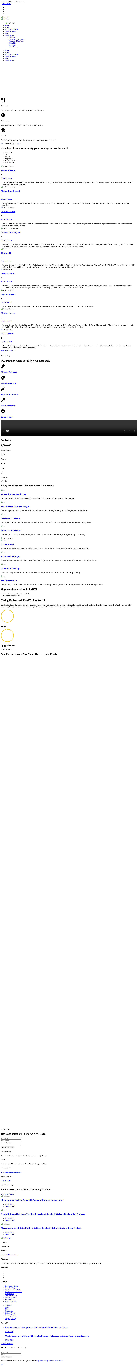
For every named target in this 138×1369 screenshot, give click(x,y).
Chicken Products (9, 372)
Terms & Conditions (12, 1317)
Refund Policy (10, 1313)
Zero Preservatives (9, 580)
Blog (7, 33)
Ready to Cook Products (13, 1292)
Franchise (12, 43)
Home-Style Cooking (10, 568)
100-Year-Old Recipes (10, 556)
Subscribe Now (6, 1357)
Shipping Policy (10, 1319)
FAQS (7, 1309)
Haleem (9, 178)
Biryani (3, 178)
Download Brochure (16, 41)
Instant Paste (6, 417)
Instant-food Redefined (11, 530)
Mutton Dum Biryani (10, 191)
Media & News (10, 31)
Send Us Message (7, 1147)
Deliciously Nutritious (10, 518)
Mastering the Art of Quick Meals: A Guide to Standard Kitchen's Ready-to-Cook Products (41, 1228)
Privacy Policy (10, 1315)
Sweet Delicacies (8, 406)
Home (7, 25)
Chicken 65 (6, 253)
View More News (7, 1344)
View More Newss (7, 1194)
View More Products (8, 350)
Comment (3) (9, 1234)
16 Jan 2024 (9, 1204)
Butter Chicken (7, 274)
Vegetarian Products (10, 394)
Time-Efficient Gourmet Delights (15, 506)
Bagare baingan (8, 294)
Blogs (7, 1307)
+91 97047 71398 (6, 1180)
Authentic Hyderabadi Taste (13, 494)
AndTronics (59, 1361)
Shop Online (6, 4)
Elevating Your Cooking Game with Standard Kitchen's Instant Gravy (32, 1200)
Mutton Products (8, 383)
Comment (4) (9, 1220)
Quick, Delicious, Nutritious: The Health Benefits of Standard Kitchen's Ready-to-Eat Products (43, 1214)
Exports (12, 45)
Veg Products (9, 1299)
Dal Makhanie (7, 334)
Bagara (3, 302)
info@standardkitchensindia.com (11, 1172)
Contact (12, 37)
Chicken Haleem (8, 212)
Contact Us (9, 1311)
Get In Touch (9, 35)
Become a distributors (16, 39)
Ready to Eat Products (12, 1290)
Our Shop (8, 1305)
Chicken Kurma (8, 313)
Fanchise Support (11, 1288)
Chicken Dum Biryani (10, 232)
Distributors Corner (11, 29)
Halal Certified (7, 544)
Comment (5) (9, 1206)
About (7, 27)
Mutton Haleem (8, 170)
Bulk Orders (13, 47)
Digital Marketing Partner (44, 1361)
